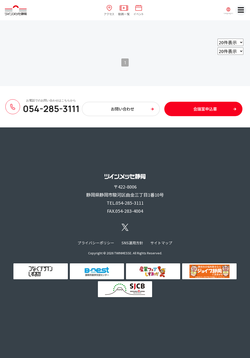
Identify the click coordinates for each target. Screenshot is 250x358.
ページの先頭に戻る (241, 349)
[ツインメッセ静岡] (16, 10)
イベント (138, 14)
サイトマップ (161, 242)
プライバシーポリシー (96, 242)
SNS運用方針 (132, 242)
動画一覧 (124, 14)
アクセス (109, 14)
